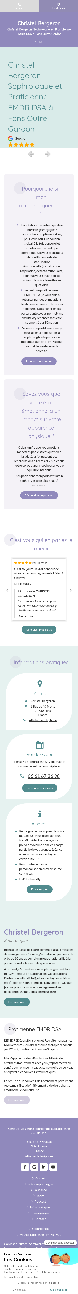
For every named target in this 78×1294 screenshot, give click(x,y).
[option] (39, 97)
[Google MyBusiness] (34, 1167)
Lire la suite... (22, 583)
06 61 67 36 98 (44, 776)
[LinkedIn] (44, 1167)
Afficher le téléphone (43, 720)
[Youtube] (53, 1167)
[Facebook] (25, 1167)
